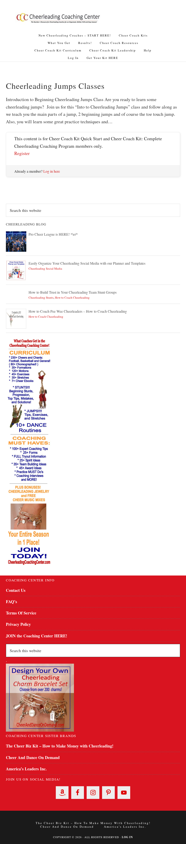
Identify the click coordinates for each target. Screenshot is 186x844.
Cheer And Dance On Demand (33, 757)
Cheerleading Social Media (45, 268)
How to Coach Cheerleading (72, 297)
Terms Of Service (21, 613)
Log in (127, 837)
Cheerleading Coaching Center (58, 18)
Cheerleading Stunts (41, 297)
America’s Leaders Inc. (26, 769)
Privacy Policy (18, 624)
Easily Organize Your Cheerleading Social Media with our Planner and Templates (87, 263)
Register (22, 153)
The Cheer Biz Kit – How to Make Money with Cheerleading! (59, 746)
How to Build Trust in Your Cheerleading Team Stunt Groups (73, 292)
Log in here (51, 171)
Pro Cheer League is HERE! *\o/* (53, 234)
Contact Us (15, 590)
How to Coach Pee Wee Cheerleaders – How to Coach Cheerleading (78, 311)
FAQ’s (11, 602)
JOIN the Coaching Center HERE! (36, 636)
